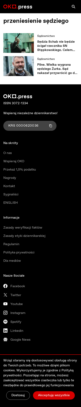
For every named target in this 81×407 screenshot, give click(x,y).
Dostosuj (18, 395)
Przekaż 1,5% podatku (19, 169)
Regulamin (11, 244)
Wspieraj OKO (13, 161)
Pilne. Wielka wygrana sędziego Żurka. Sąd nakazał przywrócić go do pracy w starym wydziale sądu (57, 69)
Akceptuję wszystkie (54, 395)
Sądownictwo (46, 36)
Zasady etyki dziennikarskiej (24, 236)
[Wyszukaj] (73, 6)
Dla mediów (12, 261)
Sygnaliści (10, 194)
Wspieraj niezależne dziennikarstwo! (30, 113)
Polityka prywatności (18, 252)
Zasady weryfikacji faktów (22, 227)
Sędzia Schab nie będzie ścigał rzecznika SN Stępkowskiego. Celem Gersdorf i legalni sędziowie (56, 46)
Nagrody (9, 178)
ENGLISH (10, 203)
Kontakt (9, 186)
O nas (7, 153)
